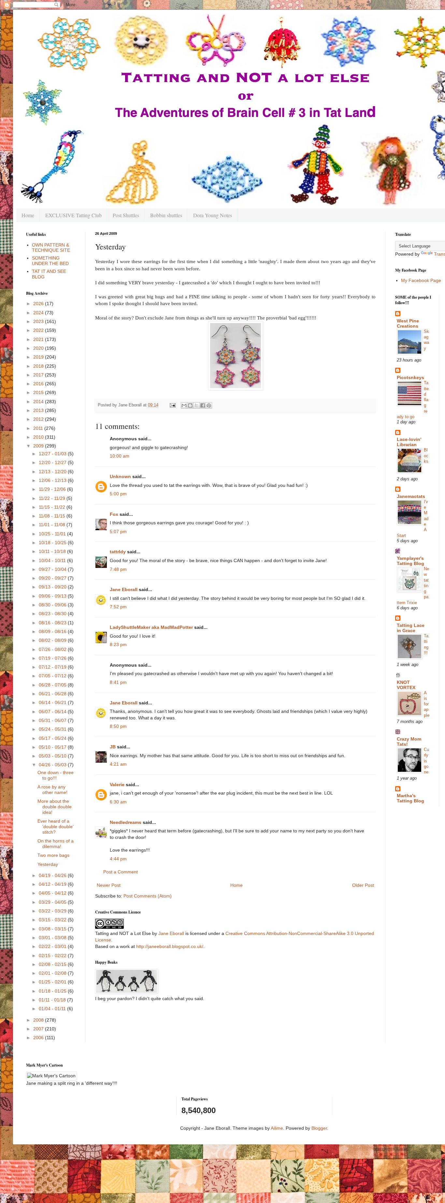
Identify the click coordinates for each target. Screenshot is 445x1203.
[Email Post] (172, 405)
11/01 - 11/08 (52, 524)
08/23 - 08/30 (53, 613)
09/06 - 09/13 (53, 596)
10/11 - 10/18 (53, 551)
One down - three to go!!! (55, 775)
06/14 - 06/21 (53, 702)
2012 (39, 419)
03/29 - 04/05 (53, 902)
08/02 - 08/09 (53, 640)
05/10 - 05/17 (53, 747)
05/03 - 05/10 (53, 755)
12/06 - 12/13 (53, 480)
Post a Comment (120, 871)
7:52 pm (118, 606)
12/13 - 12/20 (53, 471)
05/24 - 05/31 (53, 729)
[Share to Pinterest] (209, 405)
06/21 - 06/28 (53, 693)
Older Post (363, 885)
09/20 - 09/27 (53, 578)
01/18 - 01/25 (53, 991)
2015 (39, 392)
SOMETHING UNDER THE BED (50, 260)
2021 (39, 339)
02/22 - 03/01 (53, 946)
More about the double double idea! (54, 807)
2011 (38, 428)
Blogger (319, 1128)
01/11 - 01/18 (53, 999)
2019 (39, 357)
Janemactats (411, 496)
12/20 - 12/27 (53, 462)
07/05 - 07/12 (53, 675)
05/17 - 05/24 (53, 738)
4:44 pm (118, 858)
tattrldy (118, 551)
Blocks (426, 455)
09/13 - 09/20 (53, 586)
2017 (39, 374)
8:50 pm (118, 726)
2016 (39, 383)
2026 (39, 303)
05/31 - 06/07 (53, 720)
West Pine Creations (408, 323)
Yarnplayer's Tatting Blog (410, 561)
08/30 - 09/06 (53, 604)
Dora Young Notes (212, 215)
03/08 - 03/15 (53, 928)
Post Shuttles (126, 215)
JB (113, 746)
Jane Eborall (123, 589)
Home (28, 215)
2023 (39, 321)
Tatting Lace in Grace (410, 628)
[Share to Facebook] (202, 405)
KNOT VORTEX (406, 685)
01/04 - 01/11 (53, 1008)
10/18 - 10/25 (53, 542)
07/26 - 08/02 (53, 649)
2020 (39, 348)
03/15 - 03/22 (53, 919)
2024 (39, 312)
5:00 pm (118, 493)
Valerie (117, 784)
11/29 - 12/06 (53, 489)
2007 (39, 1028)
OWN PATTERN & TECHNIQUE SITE (51, 247)
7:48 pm (118, 569)
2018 (39, 366)
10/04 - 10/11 (53, 560)
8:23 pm (118, 644)
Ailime (277, 1128)
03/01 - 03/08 (53, 937)
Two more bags (53, 855)
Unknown (120, 476)
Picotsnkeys (410, 377)
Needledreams (125, 822)
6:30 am (118, 801)
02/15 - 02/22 (53, 955)
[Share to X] (196, 405)
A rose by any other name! (52, 789)
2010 (39, 437)
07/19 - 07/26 (53, 658)
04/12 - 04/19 (53, 884)
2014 (39, 401)
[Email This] (184, 405)
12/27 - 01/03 (53, 453)
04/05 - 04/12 (53, 893)
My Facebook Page (421, 280)
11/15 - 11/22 (52, 507)
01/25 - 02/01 (53, 981)
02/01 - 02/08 (53, 973)
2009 (39, 445)
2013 (39, 410)
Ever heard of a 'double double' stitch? (55, 826)
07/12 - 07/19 (53, 667)
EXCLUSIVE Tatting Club (73, 215)
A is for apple (426, 704)
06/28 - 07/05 (53, 684)
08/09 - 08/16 (53, 631)
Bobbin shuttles (166, 215)
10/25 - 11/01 (53, 533)
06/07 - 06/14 (53, 711)
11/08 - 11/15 (52, 515)
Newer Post (109, 885)
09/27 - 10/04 (53, 569)
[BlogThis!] (190, 405)
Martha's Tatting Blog (410, 798)
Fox (114, 514)
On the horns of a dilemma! (55, 843)
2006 (39, 1037)
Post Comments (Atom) (147, 896)
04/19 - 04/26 (53, 875)
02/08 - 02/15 (53, 964)
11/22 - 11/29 (52, 498)
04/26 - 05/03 (53, 764)
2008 (39, 1020)
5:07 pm (118, 531)
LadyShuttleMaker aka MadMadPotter (151, 627)
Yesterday (47, 864)
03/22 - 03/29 (53, 910)
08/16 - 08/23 (53, 622)
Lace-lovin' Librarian (409, 442)
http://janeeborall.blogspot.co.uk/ (169, 946)
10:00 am (119, 456)
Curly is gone (426, 760)
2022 (39, 330)
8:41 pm (118, 682)
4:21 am (118, 764)
